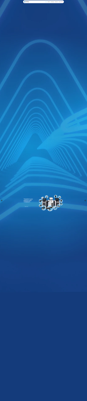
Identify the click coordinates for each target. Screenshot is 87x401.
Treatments (56, 1)
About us (49, 1)
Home (46, 1)
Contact (60, 1)
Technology (52, 1)
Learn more (26, 206)
